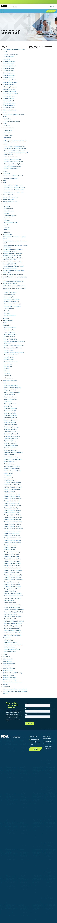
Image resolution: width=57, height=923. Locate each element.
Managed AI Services (9, 491)
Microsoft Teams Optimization (12, 306)
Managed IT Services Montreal (12, 572)
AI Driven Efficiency (9, 640)
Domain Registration (9, 454)
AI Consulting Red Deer (9, 89)
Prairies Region (8, 135)
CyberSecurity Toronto (10, 443)
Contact (5, 171)
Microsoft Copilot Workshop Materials (13, 274)
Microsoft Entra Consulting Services (13, 161)
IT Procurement (8, 478)
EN (51, 6)
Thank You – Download (9, 668)
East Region (7, 132)
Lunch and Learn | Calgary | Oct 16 (13, 185)
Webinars (5, 684)
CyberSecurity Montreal (10, 429)
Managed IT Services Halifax (11, 556)
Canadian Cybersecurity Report (11, 121)
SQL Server (7, 373)
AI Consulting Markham (9, 80)
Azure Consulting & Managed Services (14, 146)
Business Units (7, 119)
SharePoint (7, 313)
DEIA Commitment (9, 56)
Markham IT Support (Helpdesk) (12, 593)
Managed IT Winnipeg (10, 591)
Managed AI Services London (12, 512)
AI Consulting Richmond (9, 91)
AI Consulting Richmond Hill (10, 94)
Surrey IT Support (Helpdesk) (12, 628)
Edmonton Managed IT (10, 461)
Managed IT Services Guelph (11, 554)
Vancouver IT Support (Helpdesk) (13, 632)
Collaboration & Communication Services (15, 148)
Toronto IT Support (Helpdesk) (12, 630)
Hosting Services (8, 473)
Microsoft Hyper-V (9, 350)
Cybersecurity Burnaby (10, 408)
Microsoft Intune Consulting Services (14, 352)
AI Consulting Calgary (8, 64)
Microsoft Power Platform (11, 355)
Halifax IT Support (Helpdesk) (12, 468)
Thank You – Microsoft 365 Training (12, 673)
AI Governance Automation (10, 110)
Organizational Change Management (14, 609)
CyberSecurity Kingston (10, 417)
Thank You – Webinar (8, 675)
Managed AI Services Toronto (12, 535)
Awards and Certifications (11, 54)
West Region (7, 137)
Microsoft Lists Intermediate (12, 299)
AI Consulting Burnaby (9, 61)
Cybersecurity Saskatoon (11, 438)
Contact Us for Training (10, 292)
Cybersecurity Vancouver (11, 445)
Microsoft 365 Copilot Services (12, 159)
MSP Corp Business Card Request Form (13, 281)
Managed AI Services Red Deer (12, 524)
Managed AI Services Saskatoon (12, 531)
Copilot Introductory (9, 294)
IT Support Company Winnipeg (12, 482)
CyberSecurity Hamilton (10, 415)
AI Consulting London (8, 77)
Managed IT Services (9, 549)
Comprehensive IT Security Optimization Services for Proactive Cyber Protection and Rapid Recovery (16, 152)
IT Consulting (7, 475)
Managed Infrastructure (10, 545)
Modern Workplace (9, 647)
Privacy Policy (6, 656)
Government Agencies (10, 215)
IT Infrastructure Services (11, 157)
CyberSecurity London (10, 422)
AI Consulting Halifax (8, 70)
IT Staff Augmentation (10, 480)
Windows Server (8, 378)
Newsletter (6, 318)
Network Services (9, 600)
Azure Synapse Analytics (10, 334)
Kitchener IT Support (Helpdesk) (12, 487)
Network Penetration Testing (12, 649)
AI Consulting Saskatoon (9, 96)
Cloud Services (8, 401)
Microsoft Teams (8, 364)
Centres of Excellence (8, 128)
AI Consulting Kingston (9, 75)
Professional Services (10, 651)
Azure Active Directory (10, 327)
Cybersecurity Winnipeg (10, 450)
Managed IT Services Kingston (12, 561)
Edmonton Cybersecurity (11, 457)
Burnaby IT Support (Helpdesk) (12, 387)
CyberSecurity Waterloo (10, 447)
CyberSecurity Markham (10, 424)
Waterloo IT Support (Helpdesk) (12, 635)
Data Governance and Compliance (13, 452)
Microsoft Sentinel (9, 359)
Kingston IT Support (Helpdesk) (12, 484)
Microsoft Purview (9, 357)
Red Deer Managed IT (10, 619)
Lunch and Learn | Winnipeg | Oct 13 (14, 192)
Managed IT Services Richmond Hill (13, 579)
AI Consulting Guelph (8, 68)
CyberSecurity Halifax (10, 413)
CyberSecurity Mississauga (11, 427)
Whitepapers (6, 686)
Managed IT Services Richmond (12, 577)
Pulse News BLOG (7, 659)
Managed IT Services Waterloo (12, 589)
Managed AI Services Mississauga (13, 517)
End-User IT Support (9, 464)
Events (4, 182)
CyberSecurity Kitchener (10, 420)
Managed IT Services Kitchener (12, 563)
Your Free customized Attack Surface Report (15, 689)
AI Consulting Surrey (8, 98)
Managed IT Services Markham (12, 568)
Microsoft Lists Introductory (11, 301)
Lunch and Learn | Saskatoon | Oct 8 (14, 190)
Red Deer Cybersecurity (10, 614)
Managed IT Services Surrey (11, 582)
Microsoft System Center (11, 362)
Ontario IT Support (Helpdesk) (12, 605)
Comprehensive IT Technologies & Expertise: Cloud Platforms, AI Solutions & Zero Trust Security (15, 142)
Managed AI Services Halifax (11, 503)
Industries (5, 204)
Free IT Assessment (8, 194)
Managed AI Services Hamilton (12, 505)
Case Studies (6, 126)
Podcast (5, 654)
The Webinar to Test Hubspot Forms (12, 682)
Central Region (8, 130)
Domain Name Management (10, 178)
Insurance (7, 220)
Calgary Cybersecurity (10, 390)
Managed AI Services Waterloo (12, 540)
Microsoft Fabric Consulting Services (14, 164)
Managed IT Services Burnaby (12, 552)
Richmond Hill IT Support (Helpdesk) (14, 621)
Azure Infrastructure (9, 332)
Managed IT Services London (12, 565)
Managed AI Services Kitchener (12, 510)
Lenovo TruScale (7, 234)
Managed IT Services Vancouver (12, 586)
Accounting (7, 206)
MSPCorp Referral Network (10, 283)
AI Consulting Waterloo (9, 105)
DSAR (4, 180)
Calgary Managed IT (9, 394)
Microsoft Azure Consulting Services (14, 345)
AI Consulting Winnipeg (9, 107)
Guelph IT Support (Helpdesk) (12, 466)
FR (53, 6)
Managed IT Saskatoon (10, 547)
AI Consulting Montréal (9, 84)
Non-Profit (7, 227)
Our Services (6, 383)
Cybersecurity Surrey (10, 441)
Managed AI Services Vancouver (12, 538)
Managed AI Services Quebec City (13, 521)
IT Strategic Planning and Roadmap (13, 644)
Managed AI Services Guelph (12, 501)
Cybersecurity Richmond (11, 434)
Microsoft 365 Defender (10, 339)
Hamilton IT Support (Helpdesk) (12, 471)
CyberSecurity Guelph (10, 410)
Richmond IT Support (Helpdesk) (13, 623)
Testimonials (6, 666)
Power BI (6, 311)
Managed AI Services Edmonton (12, 498)
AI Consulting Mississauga (10, 82)
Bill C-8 (4, 112)
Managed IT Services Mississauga (13, 570)
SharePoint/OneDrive (10, 315)
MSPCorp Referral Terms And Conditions (14, 286)
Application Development (11, 385)
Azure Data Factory (9, 330)
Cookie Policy (6, 173)
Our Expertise (6, 325)
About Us (5, 51)
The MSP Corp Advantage (9, 680)
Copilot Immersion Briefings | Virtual (13, 176)
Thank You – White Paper (9, 677)
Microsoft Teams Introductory (12, 304)
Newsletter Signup (8, 320)
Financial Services (9, 211)
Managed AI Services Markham (12, 515)
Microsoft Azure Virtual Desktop (12, 348)
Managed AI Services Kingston (12, 508)
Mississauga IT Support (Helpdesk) (13, 595)
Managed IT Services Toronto (12, 584)
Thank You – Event (8, 670)
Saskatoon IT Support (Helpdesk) (13, 626)
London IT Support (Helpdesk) (12, 489)
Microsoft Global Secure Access (12, 166)
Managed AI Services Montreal (12, 519)
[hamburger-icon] (2, 11)
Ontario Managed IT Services (12, 607)
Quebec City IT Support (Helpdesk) (13, 612)
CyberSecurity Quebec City (11, 431)
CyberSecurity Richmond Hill (12, 436)
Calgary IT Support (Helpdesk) (12, 392)
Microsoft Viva (8, 366)
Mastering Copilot (9, 297)
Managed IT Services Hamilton (12, 558)
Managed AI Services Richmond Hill (13, 528)
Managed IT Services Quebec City (13, 575)
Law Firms (7, 225)
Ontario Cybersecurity (10, 602)
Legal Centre (6, 232)
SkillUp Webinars (7, 661)
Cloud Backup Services (10, 397)
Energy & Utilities (8, 208)
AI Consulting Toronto (8, 101)
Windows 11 (7, 375)
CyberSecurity (8, 406)
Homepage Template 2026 (10, 201)
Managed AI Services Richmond (12, 526)
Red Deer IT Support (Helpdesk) (12, 616)
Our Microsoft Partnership (10, 380)
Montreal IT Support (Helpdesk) (12, 598)
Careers (5, 123)
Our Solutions (6, 638)
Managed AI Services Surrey (11, 533)
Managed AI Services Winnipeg (12, 542)
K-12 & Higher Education (10, 222)
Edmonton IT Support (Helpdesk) (13, 459)
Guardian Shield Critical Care (10, 197)
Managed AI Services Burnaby (12, 494)
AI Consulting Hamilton (9, 73)
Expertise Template (9, 336)
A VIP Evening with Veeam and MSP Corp (14, 49)
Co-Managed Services (10, 404)
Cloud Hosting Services (10, 399)
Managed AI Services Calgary (12, 496)
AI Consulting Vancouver (9, 103)
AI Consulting (6, 59)
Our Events (6, 323)
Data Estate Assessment (10, 642)
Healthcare (7, 218)
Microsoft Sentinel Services (11, 168)
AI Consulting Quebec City (10, 87)
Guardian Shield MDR (8, 199)
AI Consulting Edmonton (9, 66)
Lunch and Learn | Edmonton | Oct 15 (14, 187)
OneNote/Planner (9, 308)
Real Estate (7, 229)
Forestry (6, 213)
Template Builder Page (9, 663)
